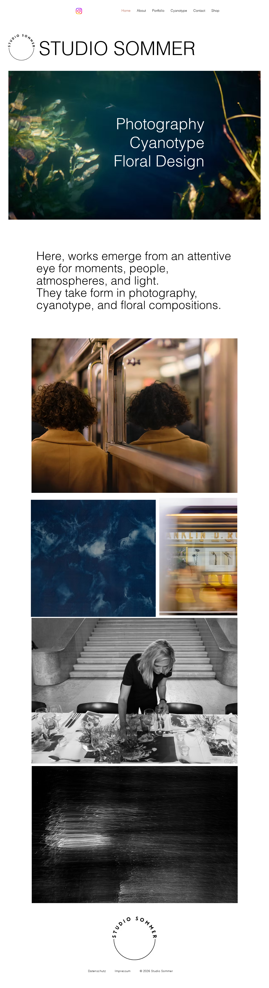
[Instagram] (79, 11)
